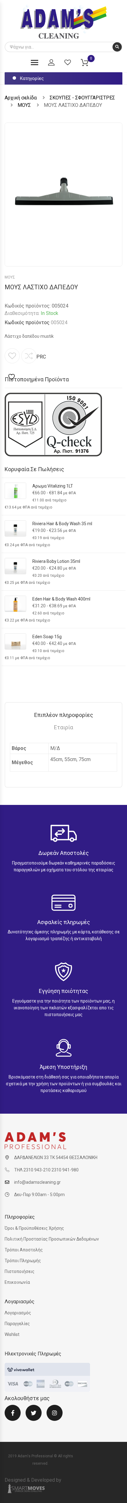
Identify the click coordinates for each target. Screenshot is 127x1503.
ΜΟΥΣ (24, 105)
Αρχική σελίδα (21, 98)
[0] (88, 64)
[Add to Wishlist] (12, 365)
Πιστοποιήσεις (20, 1271)
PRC (41, 357)
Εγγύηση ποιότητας (63, 991)
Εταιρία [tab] (63, 727)
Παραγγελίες (17, 1323)
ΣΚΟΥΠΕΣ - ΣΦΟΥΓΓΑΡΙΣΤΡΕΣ (82, 98)
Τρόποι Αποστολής (24, 1249)
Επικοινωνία (17, 1282)
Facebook (13, 1416)
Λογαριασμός (18, 1312)
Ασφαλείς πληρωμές (63, 922)
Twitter (34, 1416)
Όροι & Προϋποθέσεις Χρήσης (34, 1228)
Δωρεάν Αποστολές (63, 853)
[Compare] (28, 355)
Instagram (55, 1416)
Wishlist (12, 1334)
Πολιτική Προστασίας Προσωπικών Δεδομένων (52, 1239)
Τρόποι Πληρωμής (23, 1260)
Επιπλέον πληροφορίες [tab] (63, 715)
